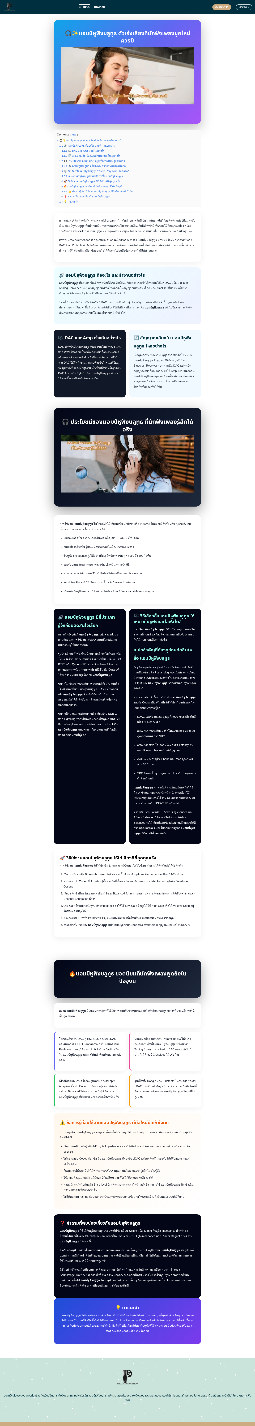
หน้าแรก (84, 7)
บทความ (99, 7)
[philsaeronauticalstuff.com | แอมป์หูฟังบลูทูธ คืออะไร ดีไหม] (38, 7)
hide (74, 134)
